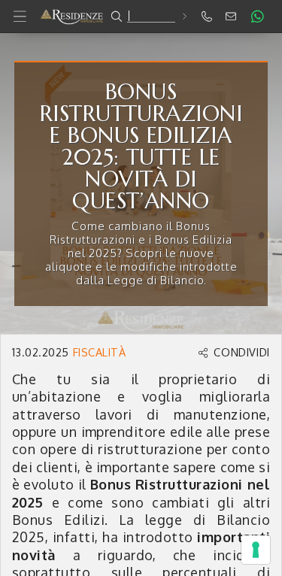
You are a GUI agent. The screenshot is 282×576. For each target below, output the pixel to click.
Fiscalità (99, 352)
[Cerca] (184, 16)
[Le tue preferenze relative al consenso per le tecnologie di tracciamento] (255, 549)
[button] (141, 16)
